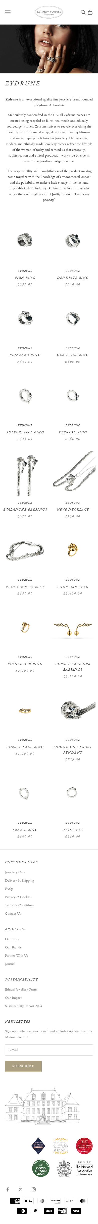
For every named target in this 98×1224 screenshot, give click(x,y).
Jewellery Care (15, 872)
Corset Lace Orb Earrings (73, 667)
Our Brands (13, 947)
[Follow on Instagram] (33, 1189)
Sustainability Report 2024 (23, 1006)
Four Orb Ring (72, 587)
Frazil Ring (25, 830)
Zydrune (25, 271)
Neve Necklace (73, 510)
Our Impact (13, 998)
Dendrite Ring (73, 278)
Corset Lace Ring (25, 747)
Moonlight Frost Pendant (73, 750)
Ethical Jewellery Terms (21, 989)
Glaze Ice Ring (73, 355)
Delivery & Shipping (19, 880)
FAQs (9, 889)
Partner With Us (16, 955)
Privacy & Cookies (18, 897)
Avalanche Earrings (25, 510)
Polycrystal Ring (25, 432)
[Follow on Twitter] (20, 1189)
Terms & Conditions (19, 905)
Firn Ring (25, 278)
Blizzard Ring (25, 355)
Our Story (12, 939)
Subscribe (23, 1066)
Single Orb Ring (25, 664)
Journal (10, 964)
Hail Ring (72, 830)
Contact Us (13, 913)
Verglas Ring (73, 432)
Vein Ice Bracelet (25, 587)
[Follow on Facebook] (7, 1189)
